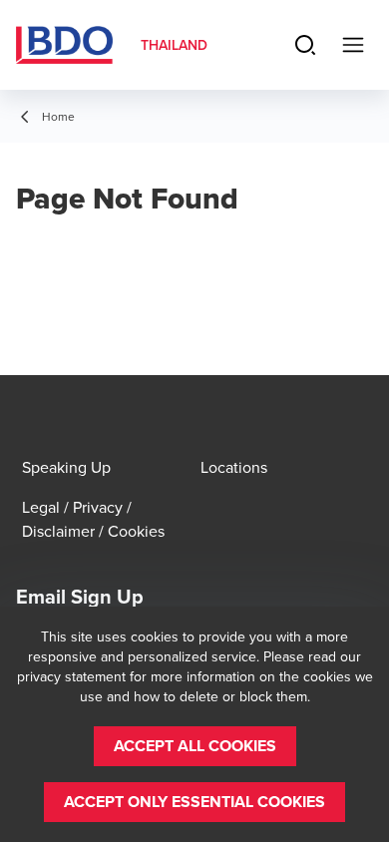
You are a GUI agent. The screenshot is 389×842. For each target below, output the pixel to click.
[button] (195, 746)
